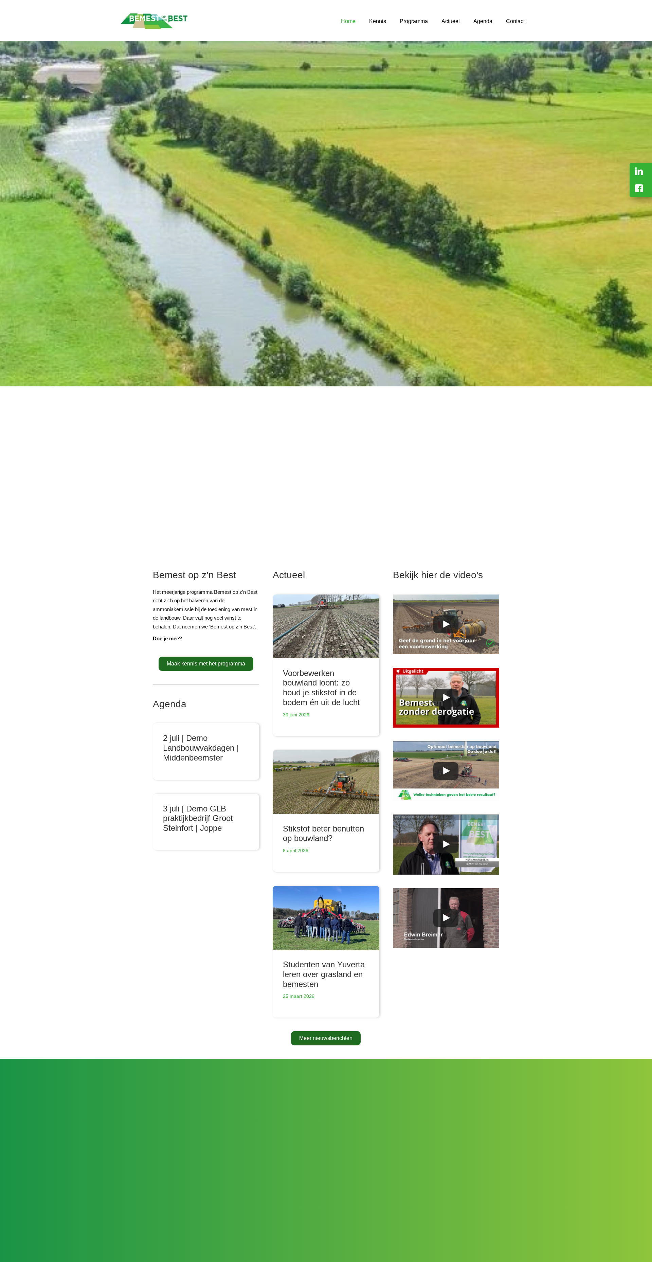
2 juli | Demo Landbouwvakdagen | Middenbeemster (201, 747)
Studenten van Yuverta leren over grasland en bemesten (324, 974)
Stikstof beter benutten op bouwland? (323, 833)
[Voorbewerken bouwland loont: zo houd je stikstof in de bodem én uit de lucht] (326, 626)
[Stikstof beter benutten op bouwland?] (326, 782)
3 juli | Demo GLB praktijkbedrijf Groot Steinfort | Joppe (198, 818)
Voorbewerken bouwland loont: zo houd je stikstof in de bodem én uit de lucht (321, 688)
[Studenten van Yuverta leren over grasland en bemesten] (326, 918)
